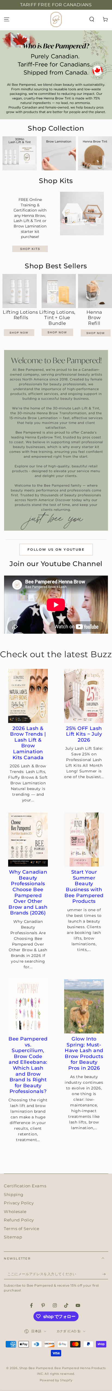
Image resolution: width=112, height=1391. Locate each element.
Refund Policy (19, 1220)
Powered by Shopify (56, 1380)
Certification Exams (25, 1185)
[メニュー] (6, 19)
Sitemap (13, 1237)
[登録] (105, 1274)
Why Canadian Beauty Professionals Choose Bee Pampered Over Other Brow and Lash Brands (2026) (27, 892)
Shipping (13, 1194)
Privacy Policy (19, 1202)
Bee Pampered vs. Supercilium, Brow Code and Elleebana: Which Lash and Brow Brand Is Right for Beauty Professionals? (27, 1065)
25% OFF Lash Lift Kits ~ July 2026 (84, 734)
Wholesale (15, 1211)
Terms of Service (21, 1228)
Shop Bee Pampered (36, 1368)
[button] (91, 19)
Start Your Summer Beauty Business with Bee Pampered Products (83, 886)
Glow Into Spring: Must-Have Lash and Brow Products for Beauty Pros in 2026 (84, 1053)
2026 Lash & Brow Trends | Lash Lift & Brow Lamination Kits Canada (28, 743)
